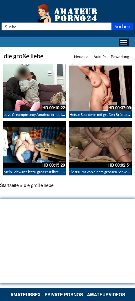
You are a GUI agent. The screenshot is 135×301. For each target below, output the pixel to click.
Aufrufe (100, 56)
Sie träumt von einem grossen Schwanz (100, 171)
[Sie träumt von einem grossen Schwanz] (100, 144)
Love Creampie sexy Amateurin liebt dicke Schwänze (46, 114)
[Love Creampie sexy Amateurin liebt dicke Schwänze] (34, 87)
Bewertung (120, 56)
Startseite (9, 185)
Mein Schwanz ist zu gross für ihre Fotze (36, 171)
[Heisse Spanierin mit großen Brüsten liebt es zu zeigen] (100, 87)
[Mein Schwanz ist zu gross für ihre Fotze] (34, 144)
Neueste (81, 56)
